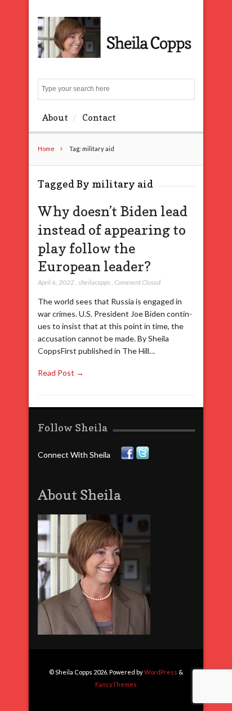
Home (46, 148)
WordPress (160, 672)
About (55, 117)
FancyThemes (116, 684)
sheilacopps (94, 282)
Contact (99, 117)
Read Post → (61, 372)
